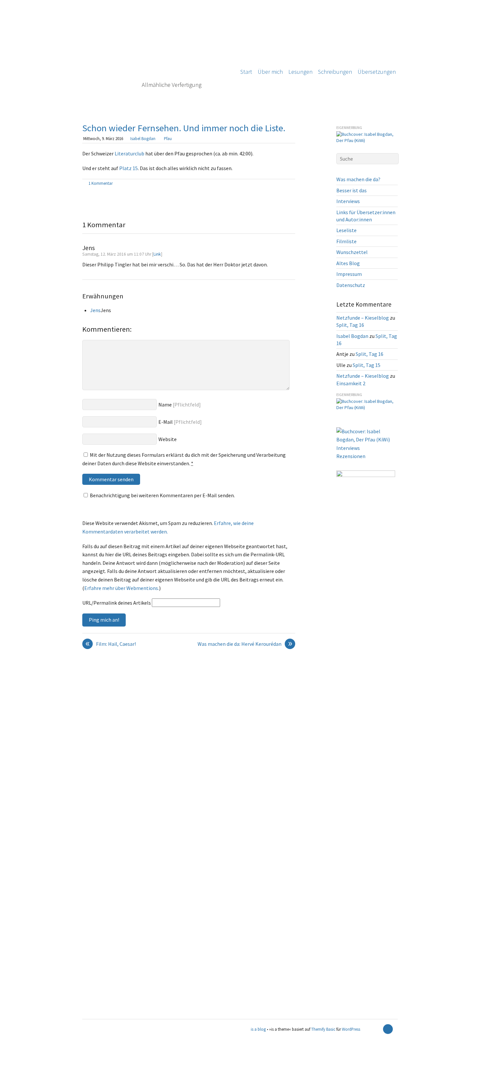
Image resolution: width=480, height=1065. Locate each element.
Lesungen (300, 71)
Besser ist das (351, 190)
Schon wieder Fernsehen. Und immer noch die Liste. (183, 128)
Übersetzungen (377, 71)
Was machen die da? (358, 179)
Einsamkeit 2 (350, 383)
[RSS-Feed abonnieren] (376, 1029)
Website (167, 439)
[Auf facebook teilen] (284, 184)
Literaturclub (129, 153)
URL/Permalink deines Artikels (116, 602)
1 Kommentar (100, 183)
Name (165, 404)
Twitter (9, 1060)
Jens (95, 310)
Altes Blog (348, 263)
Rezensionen (350, 456)
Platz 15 (128, 168)
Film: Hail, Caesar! (111, 644)
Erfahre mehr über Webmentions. (121, 588)
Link (157, 254)
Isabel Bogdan (142, 138)
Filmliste (346, 241)
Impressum (349, 274)
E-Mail (165, 422)
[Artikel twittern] (292, 184)
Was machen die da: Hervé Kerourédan (245, 644)
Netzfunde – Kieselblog (362, 317)
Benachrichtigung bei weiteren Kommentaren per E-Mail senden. (162, 495)
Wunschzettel (352, 252)
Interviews (348, 201)
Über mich (270, 71)
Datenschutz (350, 285)
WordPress (351, 1029)
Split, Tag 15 (366, 365)
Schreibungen (335, 71)
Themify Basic (323, 1029)
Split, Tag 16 (350, 325)
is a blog (155, 55)
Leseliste (346, 230)
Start (246, 71)
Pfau (168, 138)
